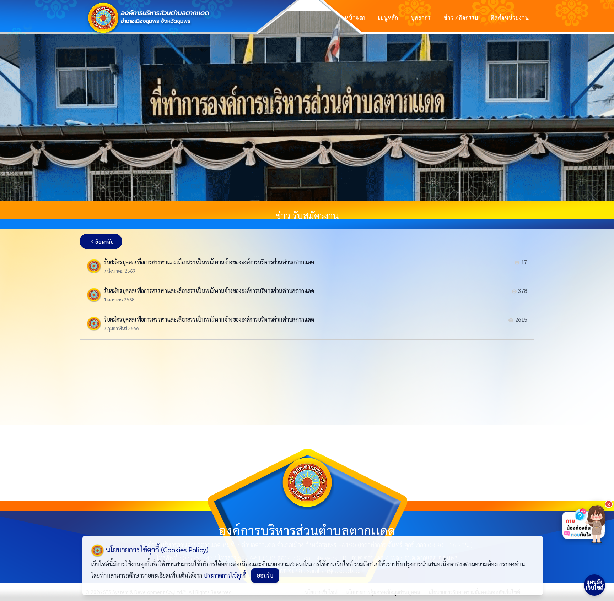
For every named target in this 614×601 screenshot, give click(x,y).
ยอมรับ (265, 575)
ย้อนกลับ (104, 241)
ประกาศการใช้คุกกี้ (225, 575)
